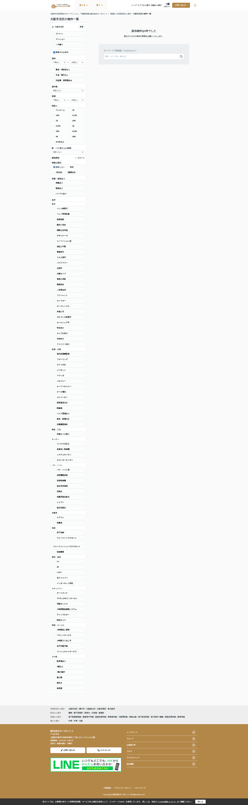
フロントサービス (64, 635)
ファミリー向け (63, 344)
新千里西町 (78, 713)
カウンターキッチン (65, 460)
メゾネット (61, 370)
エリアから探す (144, 5)
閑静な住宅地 (62, 230)
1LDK (74, 115)
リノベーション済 (64, 241)
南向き (59, 683)
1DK (57, 115)
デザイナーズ (62, 236)
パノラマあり (61, 194)
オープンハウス (63, 306)
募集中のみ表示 (62, 52)
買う (98, 5)
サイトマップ (140, 788)
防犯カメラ (61, 620)
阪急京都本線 (170, 717)
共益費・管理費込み (64, 80)
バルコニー (61, 381)
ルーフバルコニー (64, 386)
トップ (134, 5)
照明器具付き (62, 403)
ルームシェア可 (63, 322)
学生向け (60, 328)
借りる (82, 5)
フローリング (62, 359)
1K (73, 110)
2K (57, 121)
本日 (72, 167)
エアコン (60, 517)
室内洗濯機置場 (63, 354)
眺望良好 (60, 284)
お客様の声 (131, 745)
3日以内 (59, 172)
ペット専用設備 (63, 214)
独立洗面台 (61, 508)
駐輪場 (59, 408)
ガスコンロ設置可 (64, 317)
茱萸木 (87, 713)
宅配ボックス (62, 604)
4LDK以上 (60, 142)
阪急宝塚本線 (101, 717)
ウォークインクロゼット (67, 538)
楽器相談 (60, 219)
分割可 (59, 268)
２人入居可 (61, 257)
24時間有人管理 (63, 630)
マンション (60, 39)
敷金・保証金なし (63, 70)
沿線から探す (156, 5)
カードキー (61, 301)
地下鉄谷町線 (144, 717)
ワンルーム (60, 110)
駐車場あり (61, 661)
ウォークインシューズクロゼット (66, 546)
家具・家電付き (63, 419)
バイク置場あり (63, 414)
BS (58, 567)
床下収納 (60, 532)
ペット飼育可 (62, 209)
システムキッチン (64, 455)
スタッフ (130, 739)
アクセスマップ (133, 758)
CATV (59, 572)
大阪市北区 (73, 709)
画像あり (59, 183)
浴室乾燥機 (61, 481)
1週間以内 (71, 172)
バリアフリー (62, 263)
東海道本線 (112, 717)
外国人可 (60, 312)
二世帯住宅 (61, 290)
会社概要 (130, 764)
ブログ (129, 751)
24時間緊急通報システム (67, 609)
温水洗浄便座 (62, 486)
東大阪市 (111, 709)
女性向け (60, 339)
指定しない (60, 167)
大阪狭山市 (90, 709)
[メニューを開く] (195, 5)
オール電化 (61, 392)
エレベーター (62, 397)
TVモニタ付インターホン (67, 598)
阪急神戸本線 (88, 717)
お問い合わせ (180, 5)
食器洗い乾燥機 (63, 449)
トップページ (132, 732)
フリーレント (62, 295)
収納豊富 (60, 552)
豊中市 (82, 709)
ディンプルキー (63, 615)
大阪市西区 (101, 709)
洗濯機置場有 (62, 424)
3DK (57, 131)
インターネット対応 (65, 583)
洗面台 (59, 491)
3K (73, 126)
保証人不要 (61, 246)
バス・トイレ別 (63, 470)
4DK (74, 137)
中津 (70, 721)
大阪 (81, 721)
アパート (59, 34)
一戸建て (59, 45)
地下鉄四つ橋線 (157, 717)
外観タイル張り (63, 434)
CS (58, 562)
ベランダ (60, 376)
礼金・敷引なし (62, 75)
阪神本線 (181, 717)
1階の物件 (61, 672)
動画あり (59, 188)
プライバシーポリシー (123, 788)
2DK (74, 121)
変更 (81, 27)
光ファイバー (62, 578)
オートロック (62, 593)
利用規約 (107, 788)
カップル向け (62, 333)
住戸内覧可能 (62, 646)
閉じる (200, 802)
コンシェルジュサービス (67, 651)
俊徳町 (101, 713)
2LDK (58, 126)
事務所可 (60, 252)
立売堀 (95, 713)
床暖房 (59, 523)
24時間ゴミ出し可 (64, 641)
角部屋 (59, 688)
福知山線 (133, 717)
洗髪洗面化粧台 (63, 497)
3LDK (74, 131)
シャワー (60, 502)
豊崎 (70, 713)
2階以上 (60, 667)
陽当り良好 (61, 225)
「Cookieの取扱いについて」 (167, 802)
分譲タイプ (61, 274)
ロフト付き (61, 365)
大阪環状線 (123, 717)
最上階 (59, 677)
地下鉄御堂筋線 (75, 717)
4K (57, 137)
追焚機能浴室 (62, 475)
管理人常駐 (61, 279)
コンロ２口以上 (63, 444)
